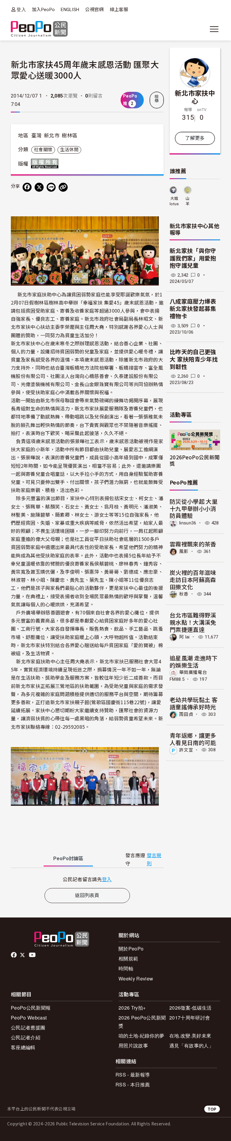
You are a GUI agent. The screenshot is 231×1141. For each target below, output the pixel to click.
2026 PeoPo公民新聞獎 (142, 1021)
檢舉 (157, 98)
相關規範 (128, 958)
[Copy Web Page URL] (63, 187)
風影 (184, 551)
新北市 (52, 136)
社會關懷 (43, 149)
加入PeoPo (43, 9)
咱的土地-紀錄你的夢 (141, 1035)
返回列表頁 (87, 895)
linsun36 (187, 523)
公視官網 (94, 9)
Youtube (33, 955)
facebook (14, 955)
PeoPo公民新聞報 (31, 1007)
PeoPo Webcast (29, 1017)
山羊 (187, 201)
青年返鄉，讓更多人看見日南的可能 (193, 738)
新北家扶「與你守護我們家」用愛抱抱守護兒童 (193, 258)
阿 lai (184, 637)
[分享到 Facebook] (27, 187)
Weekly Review (136, 978)
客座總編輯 (23, 1047)
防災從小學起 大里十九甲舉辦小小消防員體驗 (193, 508)
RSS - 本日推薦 (133, 1084)
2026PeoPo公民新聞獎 (195, 460)
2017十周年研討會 (189, 1017)
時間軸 (126, 968)
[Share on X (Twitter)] (39, 187)
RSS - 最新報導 (133, 1074)
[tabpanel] (87, 879)
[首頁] (39, 29)
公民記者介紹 (25, 1037)
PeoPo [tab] (68, 858)
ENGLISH (70, 9)
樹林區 (69, 136)
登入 (21, 9)
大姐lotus (174, 201)
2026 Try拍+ (132, 1007)
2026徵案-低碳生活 (190, 1007)
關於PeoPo (131, 948)
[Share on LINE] (51, 187)
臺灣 (36, 136)
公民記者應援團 (28, 1027)
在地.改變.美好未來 (190, 1035)
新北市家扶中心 (195, 97)
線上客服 (119, 9)
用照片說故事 (133, 1045)
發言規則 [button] (154, 859)
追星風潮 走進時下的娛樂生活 (193, 661)
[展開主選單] (214, 29)
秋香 (184, 594)
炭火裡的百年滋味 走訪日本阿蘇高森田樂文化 (193, 579)
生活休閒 (69, 149)
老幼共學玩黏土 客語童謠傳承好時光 (193, 703)
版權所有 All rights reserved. (46, 163)
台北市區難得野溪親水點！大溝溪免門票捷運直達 (193, 622)
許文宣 (186, 749)
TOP (212, 1109)
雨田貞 (186, 714)
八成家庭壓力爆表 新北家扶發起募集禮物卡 (193, 309)
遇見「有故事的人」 (191, 1045)
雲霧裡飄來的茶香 (193, 544)
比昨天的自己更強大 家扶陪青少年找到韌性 (194, 359)
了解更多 (195, 138)
